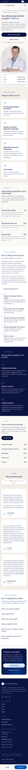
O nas (2, 706)
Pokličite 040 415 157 (14, 670)
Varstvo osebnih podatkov (7, 759)
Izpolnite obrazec (14, 665)
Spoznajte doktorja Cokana (11, 289)
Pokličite (7, 767)
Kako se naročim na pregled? (10, 609)
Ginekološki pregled (10, 22)
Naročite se (21, 767)
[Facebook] (2, 697)
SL (22, 1)
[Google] (9, 697)
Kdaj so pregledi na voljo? (9, 624)
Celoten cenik (7, 438)
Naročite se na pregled (14, 34)
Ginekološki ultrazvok (10, 30)
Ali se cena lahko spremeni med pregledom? (11, 637)
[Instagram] (6, 697)
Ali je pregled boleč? (7, 614)
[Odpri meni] (25, 5)
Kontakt (3, 712)
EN (25, 1)
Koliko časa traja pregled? (9, 619)
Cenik (2, 709)
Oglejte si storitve (14, 39)
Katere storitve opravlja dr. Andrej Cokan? (12, 630)
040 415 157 (5, 1)
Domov (3, 704)
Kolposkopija (8, 26)
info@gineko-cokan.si (18, 603)
